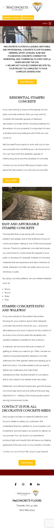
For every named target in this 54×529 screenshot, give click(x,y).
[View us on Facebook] (15, 484)
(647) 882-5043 (27, 82)
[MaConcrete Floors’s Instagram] (23, 484)
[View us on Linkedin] (38, 484)
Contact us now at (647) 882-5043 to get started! (25, 451)
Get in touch (27, 462)
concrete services (31, 170)
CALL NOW (11, 180)
